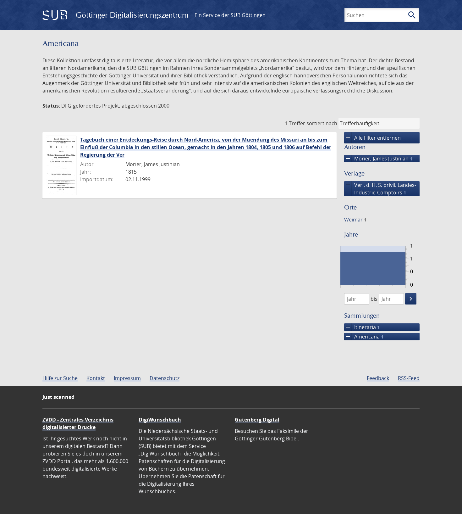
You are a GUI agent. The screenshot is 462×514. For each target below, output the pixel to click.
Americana (363, 336)
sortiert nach (321, 123)
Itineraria (362, 327)
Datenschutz (164, 378)
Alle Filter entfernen (372, 138)
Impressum (127, 378)
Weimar (355, 219)
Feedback (378, 378)
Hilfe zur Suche (60, 378)
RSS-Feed (409, 378)
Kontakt (95, 378)
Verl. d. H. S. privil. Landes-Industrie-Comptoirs (380, 188)
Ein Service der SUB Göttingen (230, 15)
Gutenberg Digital (257, 419)
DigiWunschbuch (160, 419)
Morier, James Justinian (378, 158)
